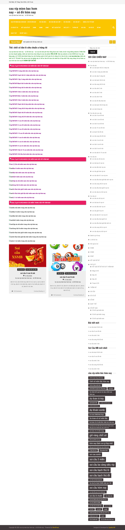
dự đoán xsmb (97, 410)
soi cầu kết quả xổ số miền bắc (97, 492)
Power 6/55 (95, 283)
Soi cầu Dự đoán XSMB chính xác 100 (100, 483)
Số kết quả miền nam (98, 318)
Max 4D (94, 279)
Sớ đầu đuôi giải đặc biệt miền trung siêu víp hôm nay (29, 237)
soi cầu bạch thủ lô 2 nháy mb (100, 68)
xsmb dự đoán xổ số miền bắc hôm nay (99, 512)
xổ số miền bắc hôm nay (107, 519)
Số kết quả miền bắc (98, 310)
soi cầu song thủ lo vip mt (99, 227)
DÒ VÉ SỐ (91, 27)
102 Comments (57, 295)
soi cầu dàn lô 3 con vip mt (100, 215)
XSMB (34, 27)
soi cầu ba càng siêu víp (102, 464)
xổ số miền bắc (94, 519)
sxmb (105, 509)
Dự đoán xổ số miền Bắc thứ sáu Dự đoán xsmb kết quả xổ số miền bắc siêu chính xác (102, 426)
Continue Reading (38, 291)
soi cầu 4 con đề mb (98, 115)
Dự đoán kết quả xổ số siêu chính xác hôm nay (101, 393)
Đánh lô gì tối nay (88, 22)
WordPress (55, 527)
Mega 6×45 (95, 271)
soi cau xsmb (95, 454)
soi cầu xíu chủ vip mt (98, 198)
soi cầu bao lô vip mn (98, 163)
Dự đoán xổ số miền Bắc (99, 418)
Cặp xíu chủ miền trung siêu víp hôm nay (25, 224)
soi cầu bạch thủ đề (100, 475)
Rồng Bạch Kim (104, 450)
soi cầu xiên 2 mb (97, 88)
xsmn (102, 516)
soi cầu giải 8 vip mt (98, 211)
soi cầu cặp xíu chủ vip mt (99, 231)
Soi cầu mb (42, 22)
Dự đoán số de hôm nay (94, 406)
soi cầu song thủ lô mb (98, 84)
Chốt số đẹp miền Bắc (95, 385)
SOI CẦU (83, 27)
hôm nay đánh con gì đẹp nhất (101, 443)
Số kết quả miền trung (98, 314)
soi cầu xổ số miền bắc (96, 506)
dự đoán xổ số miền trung (97, 431)
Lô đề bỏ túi (14, 27)
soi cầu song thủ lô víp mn (99, 184)
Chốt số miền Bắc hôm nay (99, 381)
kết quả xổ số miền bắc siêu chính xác (99, 447)
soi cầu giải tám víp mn (98, 171)
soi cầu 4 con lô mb (27, 273)
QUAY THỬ (14, 33)
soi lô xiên (91, 509)
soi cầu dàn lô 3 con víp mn (100, 175)
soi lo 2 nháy (108, 506)
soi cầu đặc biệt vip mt (98, 206)
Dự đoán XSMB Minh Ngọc (97, 414)
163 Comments (18, 291)
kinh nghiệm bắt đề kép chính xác (32, 41)
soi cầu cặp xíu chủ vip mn (99, 192)
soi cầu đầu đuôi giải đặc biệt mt (101, 223)
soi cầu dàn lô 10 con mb (99, 152)
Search (93, 52)
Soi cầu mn (67, 22)
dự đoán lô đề (93, 403)
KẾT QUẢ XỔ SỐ (56, 27)
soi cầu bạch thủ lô (99, 470)
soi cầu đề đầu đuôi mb (99, 101)
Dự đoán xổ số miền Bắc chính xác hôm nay (102, 422)
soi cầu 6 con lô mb (97, 144)
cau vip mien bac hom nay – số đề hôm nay (23, 10)
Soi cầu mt (76, 22)
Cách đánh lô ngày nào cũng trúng (97, 388)
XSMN (40, 27)
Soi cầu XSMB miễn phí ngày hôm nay (98, 499)
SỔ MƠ (99, 27)
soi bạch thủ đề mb (97, 132)
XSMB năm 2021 (94, 516)
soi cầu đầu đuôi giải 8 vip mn (100, 188)
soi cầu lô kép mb (97, 109)
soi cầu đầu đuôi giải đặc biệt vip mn (102, 179)
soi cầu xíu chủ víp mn (98, 159)
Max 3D (94, 275)
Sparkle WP (112, 527)
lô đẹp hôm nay (93, 450)
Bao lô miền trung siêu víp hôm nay (23, 212)
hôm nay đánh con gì (95, 439)
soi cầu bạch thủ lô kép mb (100, 105)
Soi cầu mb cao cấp (54, 22)
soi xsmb (99, 509)
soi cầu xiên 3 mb (97, 92)
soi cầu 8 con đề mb (98, 124)
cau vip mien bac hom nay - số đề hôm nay (29, 278)
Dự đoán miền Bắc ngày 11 (105, 403)
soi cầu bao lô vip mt (98, 202)
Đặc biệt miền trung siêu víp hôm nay (24, 216)
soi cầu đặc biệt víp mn (99, 167)
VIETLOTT (66, 27)
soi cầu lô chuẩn (96, 496)
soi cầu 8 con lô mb (67, 277)
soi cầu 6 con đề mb (98, 119)
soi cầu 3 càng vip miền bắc (100, 72)
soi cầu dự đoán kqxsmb (96, 479)
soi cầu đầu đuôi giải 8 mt (99, 219)
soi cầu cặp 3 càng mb (98, 76)
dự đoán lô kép (97, 398)
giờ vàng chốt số (98, 435)
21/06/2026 (28, 276)
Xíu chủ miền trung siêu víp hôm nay (24, 208)
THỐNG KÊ (75, 27)
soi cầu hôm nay (98, 487)
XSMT (47, 27)
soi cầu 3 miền (97, 459)
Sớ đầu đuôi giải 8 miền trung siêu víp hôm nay (27, 232)
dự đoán (111, 388)
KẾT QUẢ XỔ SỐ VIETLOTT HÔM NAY (103, 267)
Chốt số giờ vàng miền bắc (96, 378)
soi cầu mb (109, 496)
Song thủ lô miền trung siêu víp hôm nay (25, 228)
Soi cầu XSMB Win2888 (95, 502)
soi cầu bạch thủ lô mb (98, 80)
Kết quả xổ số (25, 27)
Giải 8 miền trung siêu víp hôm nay (23, 220)
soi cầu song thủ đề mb (99, 136)
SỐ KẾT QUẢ (23, 33)
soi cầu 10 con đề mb (98, 128)
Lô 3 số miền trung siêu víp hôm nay (24, 241)
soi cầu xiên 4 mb (97, 97)
